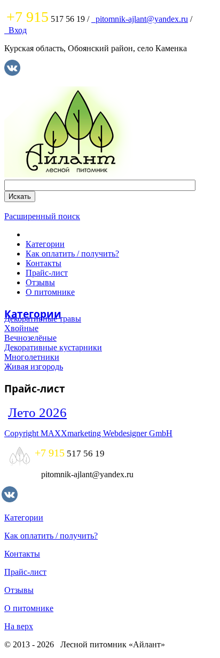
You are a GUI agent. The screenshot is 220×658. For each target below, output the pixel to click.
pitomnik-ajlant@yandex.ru (139, 18)
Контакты (43, 263)
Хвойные (21, 328)
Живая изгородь (33, 366)
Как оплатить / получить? (72, 253)
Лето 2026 (37, 412)
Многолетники (31, 357)
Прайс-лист (47, 272)
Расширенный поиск (42, 216)
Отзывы (40, 282)
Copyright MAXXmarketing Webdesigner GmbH (88, 433)
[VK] (12, 72)
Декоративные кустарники (53, 347)
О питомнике (50, 291)
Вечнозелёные (30, 337)
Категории (45, 243)
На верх (18, 626)
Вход (15, 30)
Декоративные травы (42, 318)
